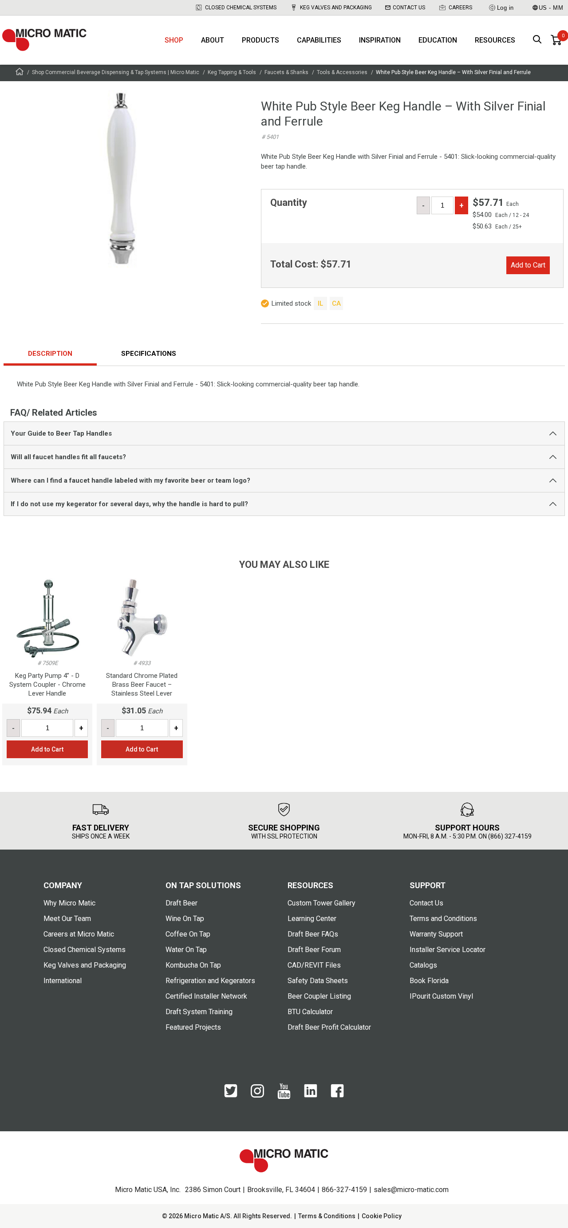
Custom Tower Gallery (321, 903)
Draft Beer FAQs (313, 934)
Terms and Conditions (443, 918)
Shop (174, 40)
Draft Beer (181, 903)
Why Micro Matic (69, 903)
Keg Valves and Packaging (336, 7)
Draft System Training (199, 1012)
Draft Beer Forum (314, 949)
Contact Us (409, 7)
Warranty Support (436, 934)
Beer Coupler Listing (319, 996)
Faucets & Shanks (286, 72)
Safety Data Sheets (318, 980)
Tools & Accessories (342, 72)
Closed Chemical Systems (240, 7)
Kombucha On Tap (193, 965)
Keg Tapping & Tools (232, 72)
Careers (460, 7)
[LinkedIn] (310, 1095)
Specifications (148, 354)
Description (50, 354)
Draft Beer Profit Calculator (329, 1027)
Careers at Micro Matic (78, 934)
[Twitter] (230, 1095)
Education (437, 40)
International (62, 980)
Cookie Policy (382, 1216)
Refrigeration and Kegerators (210, 980)
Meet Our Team (67, 918)
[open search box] (537, 40)
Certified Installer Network (206, 996)
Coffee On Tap (188, 934)
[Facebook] (337, 1095)
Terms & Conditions (326, 1216)
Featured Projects (193, 1027)
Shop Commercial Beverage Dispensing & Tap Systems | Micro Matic (115, 72)
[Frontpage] (19, 73)
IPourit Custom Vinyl (441, 996)
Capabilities (319, 40)
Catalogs (423, 965)
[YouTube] (284, 1096)
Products (260, 40)
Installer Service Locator (447, 949)
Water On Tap (186, 949)
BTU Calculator (310, 1012)
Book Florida (429, 980)
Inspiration (380, 40)
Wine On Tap (185, 918)
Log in (505, 7)
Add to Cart (528, 265)
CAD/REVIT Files (314, 965)
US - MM (551, 7)
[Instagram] (257, 1095)
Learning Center (312, 918)
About (212, 40)
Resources (495, 40)
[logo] (44, 40)
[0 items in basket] (556, 40)
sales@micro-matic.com (411, 1189)
